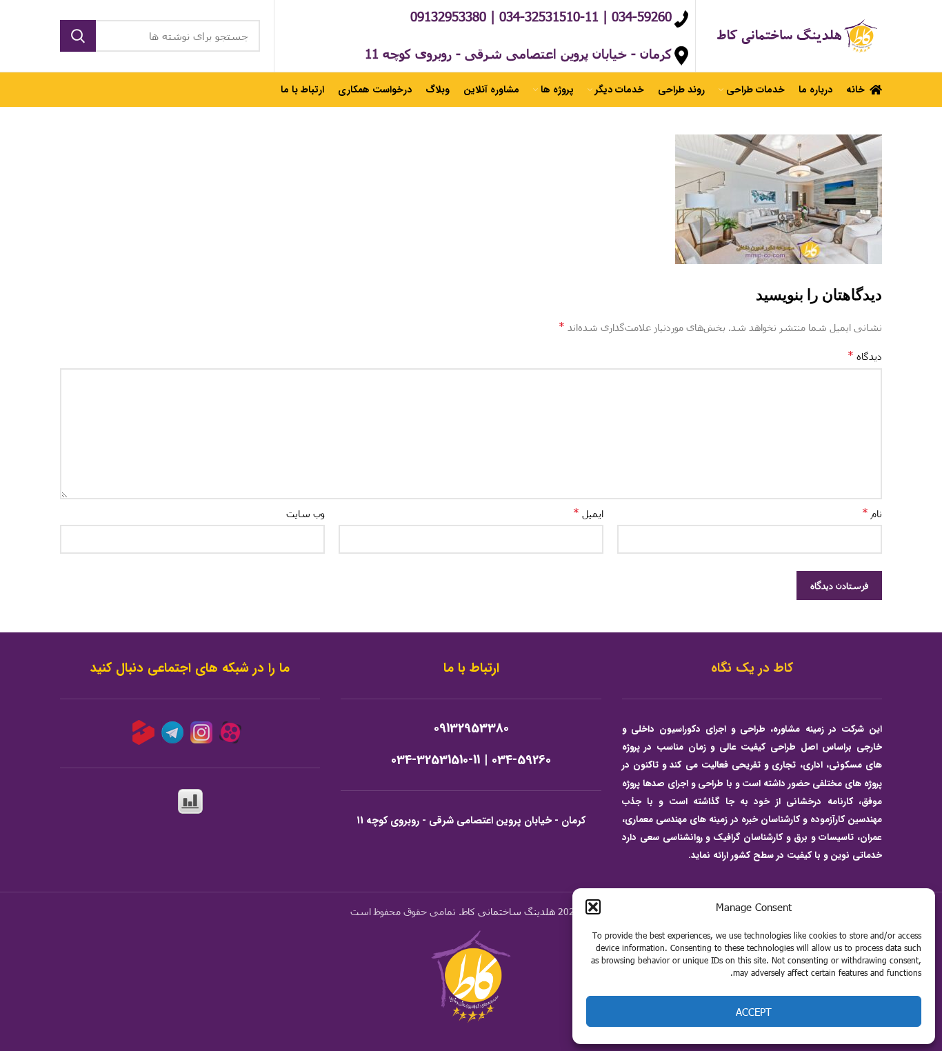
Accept (754, 1011)
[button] (593, 907)
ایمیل (588, 512)
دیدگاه (865, 355)
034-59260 (521, 760)
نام (872, 512)
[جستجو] (78, 36)
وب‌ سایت (305, 513)
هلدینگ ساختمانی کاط (508, 911)
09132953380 (471, 729)
